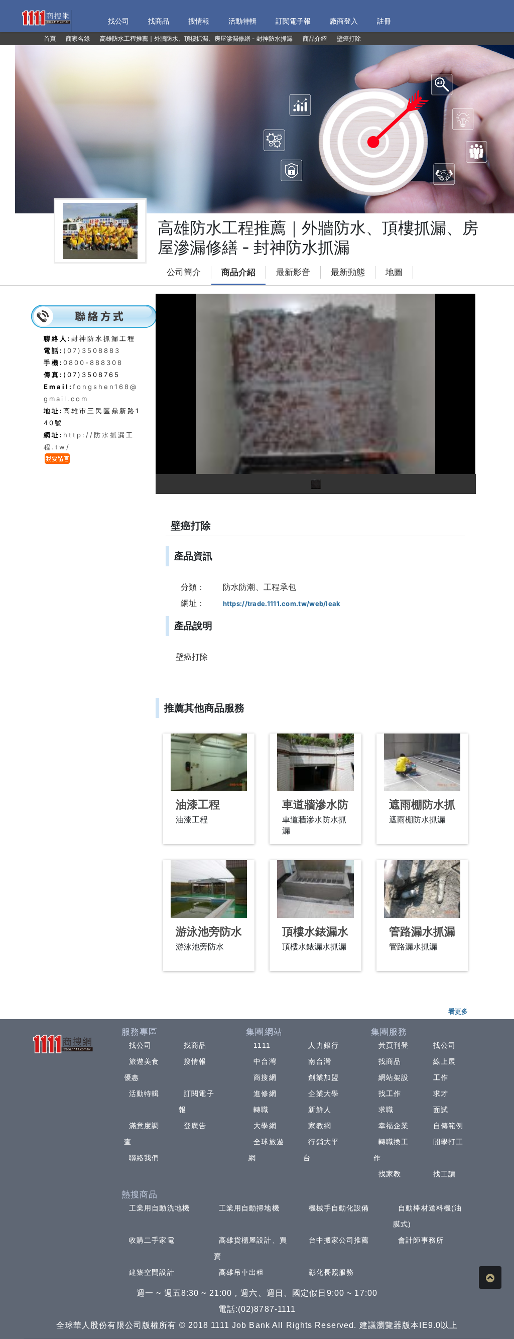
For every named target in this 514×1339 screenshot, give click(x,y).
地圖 (394, 272)
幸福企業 (393, 1126)
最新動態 (348, 272)
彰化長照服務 (331, 1272)
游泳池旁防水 (209, 931)
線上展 (444, 1061)
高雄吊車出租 (242, 1272)
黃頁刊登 (393, 1045)
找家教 (389, 1174)
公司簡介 (184, 272)
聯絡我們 (144, 1158)
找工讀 (444, 1174)
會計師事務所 (421, 1240)
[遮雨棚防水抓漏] (422, 762)
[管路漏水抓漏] (422, 888)
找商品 (195, 1045)
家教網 (319, 1126)
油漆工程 (198, 804)
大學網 (264, 1126)
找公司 (140, 1045)
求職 (386, 1110)
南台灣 (319, 1061)
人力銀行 (323, 1045)
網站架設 (393, 1077)
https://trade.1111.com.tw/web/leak (282, 603)
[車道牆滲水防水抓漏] (315, 762)
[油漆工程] (209, 762)
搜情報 (195, 1061)
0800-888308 (93, 362)
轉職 (261, 1110)
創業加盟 (323, 1077)
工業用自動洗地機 (159, 1208)
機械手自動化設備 (339, 1208)
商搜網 (264, 1077)
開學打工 (448, 1142)
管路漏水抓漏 (422, 931)
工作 (440, 1077)
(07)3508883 (91, 350)
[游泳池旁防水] (209, 888)
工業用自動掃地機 (249, 1208)
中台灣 (264, 1061)
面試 (440, 1110)
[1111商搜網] (46, 17)
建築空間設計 (152, 1272)
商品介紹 (238, 272)
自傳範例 (448, 1126)
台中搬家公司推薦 (339, 1240)
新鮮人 (319, 1110)
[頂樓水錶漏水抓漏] (315, 888)
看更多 (458, 1011)
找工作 (389, 1093)
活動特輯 (144, 1093)
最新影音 (293, 272)
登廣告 (195, 1126)
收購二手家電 (152, 1240)
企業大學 (323, 1093)
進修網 (264, 1093)
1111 (261, 1045)
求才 (440, 1093)
